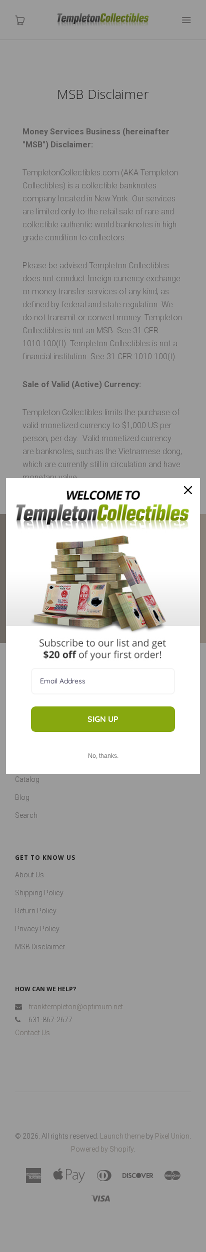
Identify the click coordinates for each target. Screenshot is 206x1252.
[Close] (188, 490)
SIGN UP (103, 719)
